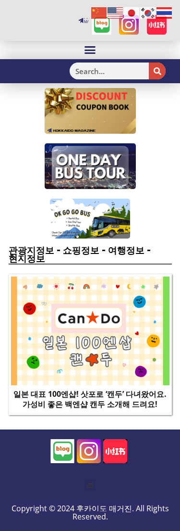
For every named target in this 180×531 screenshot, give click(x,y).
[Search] (157, 71)
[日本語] (132, 12)
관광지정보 (31, 250)
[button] (90, 50)
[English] (116, 12)
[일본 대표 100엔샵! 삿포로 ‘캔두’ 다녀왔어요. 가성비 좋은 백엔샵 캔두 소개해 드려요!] (90, 330)
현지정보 (27, 258)
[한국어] (148, 12)
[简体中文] (99, 12)
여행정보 (126, 250)
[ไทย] (164, 12)
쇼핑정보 (81, 250)
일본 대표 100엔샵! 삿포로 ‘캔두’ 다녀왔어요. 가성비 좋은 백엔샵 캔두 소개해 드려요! (90, 399)
